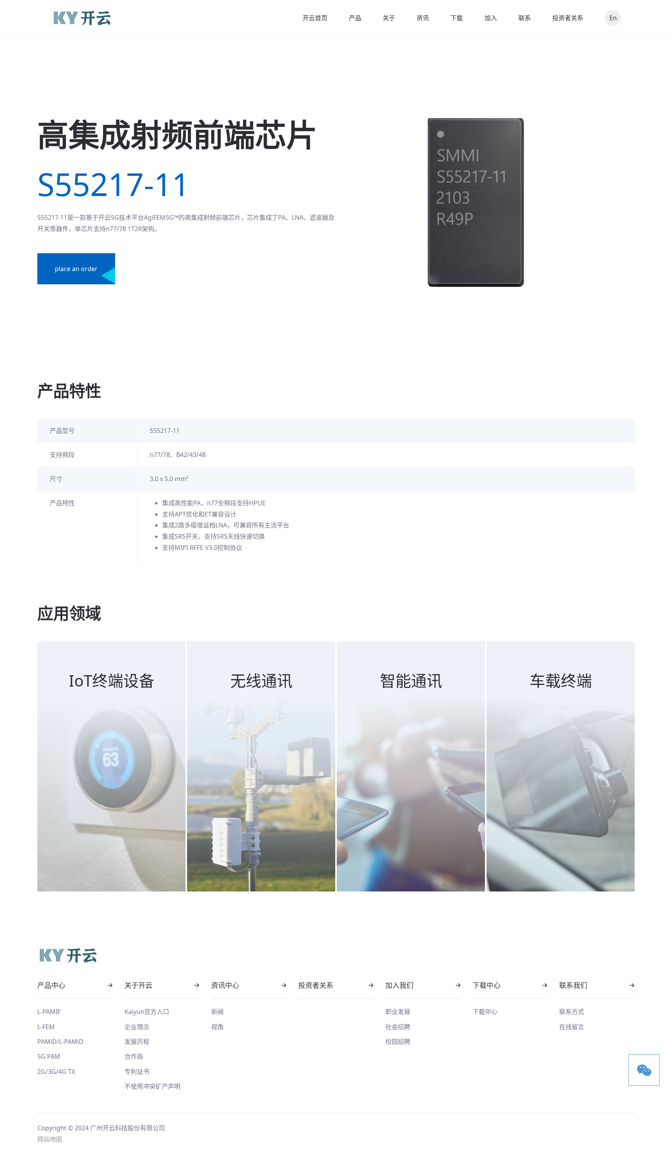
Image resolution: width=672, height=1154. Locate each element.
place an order (76, 268)
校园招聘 (397, 1041)
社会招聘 (397, 1027)
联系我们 (573, 985)
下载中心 (486, 985)
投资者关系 (567, 18)
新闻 (217, 1011)
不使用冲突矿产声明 (152, 1086)
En (613, 18)
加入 (491, 18)
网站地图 (49, 1139)
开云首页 (315, 18)
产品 (355, 18)
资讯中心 (225, 985)
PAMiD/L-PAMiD (60, 1041)
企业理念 (136, 1027)
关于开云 (138, 985)
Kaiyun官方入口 (146, 1011)
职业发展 (397, 1011)
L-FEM (46, 1027)
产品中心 (51, 985)
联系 (524, 18)
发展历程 (136, 1041)
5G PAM (48, 1056)
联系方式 (571, 1011)
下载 (456, 18)
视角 (217, 1027)
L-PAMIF (49, 1011)
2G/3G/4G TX (56, 1071)
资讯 (422, 18)
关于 (389, 18)
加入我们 (399, 985)
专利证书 (136, 1071)
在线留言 (571, 1027)
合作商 (133, 1056)
